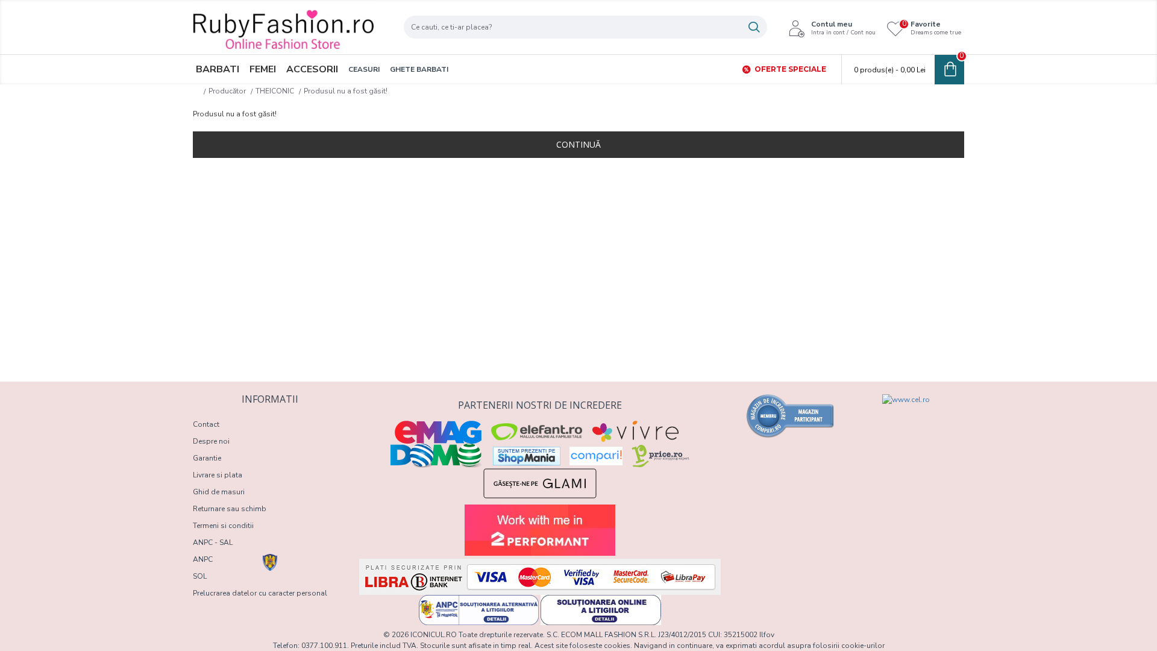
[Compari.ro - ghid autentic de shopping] (790, 416)
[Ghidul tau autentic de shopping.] (595, 456)
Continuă (578, 144)
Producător (227, 91)
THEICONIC (275, 91)
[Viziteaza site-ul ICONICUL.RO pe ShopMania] (526, 456)
